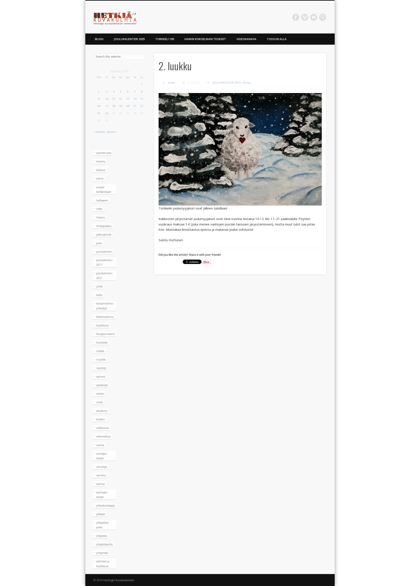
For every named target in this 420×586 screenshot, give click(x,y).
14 (134, 99)
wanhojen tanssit (102, 495)
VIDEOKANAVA (246, 39)
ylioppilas (101, 536)
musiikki (101, 359)
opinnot (100, 376)
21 (134, 106)
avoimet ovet (103, 153)
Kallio (99, 295)
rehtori (100, 394)
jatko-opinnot (103, 234)
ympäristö (102, 553)
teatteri (100, 419)
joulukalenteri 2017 (104, 262)
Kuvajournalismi (105, 334)
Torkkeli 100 (164, 39)
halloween (102, 200)
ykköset (100, 514)
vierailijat (101, 467)
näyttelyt (101, 368)
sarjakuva (101, 411)
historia (100, 217)
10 (106, 99)
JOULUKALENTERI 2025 (129, 39)
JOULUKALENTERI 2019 (227, 82)
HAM (99, 209)
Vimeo (304, 17)
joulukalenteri (104, 251)
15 (141, 99)
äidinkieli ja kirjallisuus (102, 564)
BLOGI (99, 39)
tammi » (112, 132)
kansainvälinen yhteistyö (105, 306)
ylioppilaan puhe (102, 525)
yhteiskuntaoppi (105, 505)
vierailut (101, 475)
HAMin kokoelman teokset (205, 39)
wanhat (100, 484)
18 (113, 106)
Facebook (295, 17)
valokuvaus (102, 428)
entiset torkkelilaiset (103, 189)
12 (120, 99)
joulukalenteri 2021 (104, 275)
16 (98, 106)
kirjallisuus (102, 325)
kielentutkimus (105, 317)
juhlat (99, 286)
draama (100, 161)
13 (127, 99)
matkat (100, 351)
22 (141, 106)
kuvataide (102, 342)
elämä (99, 178)
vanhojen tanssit (101, 456)
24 (106, 113)
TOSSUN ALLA (277, 39)
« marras (99, 132)
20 (127, 106)
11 (113, 99)
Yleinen (246, 82)
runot (99, 402)
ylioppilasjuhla (104, 544)
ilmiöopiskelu (104, 226)
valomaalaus (103, 436)
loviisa (171, 82)
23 (98, 113)
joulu (99, 243)
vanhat (100, 445)
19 (120, 106)
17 (106, 106)
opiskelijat (102, 385)
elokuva (100, 170)
